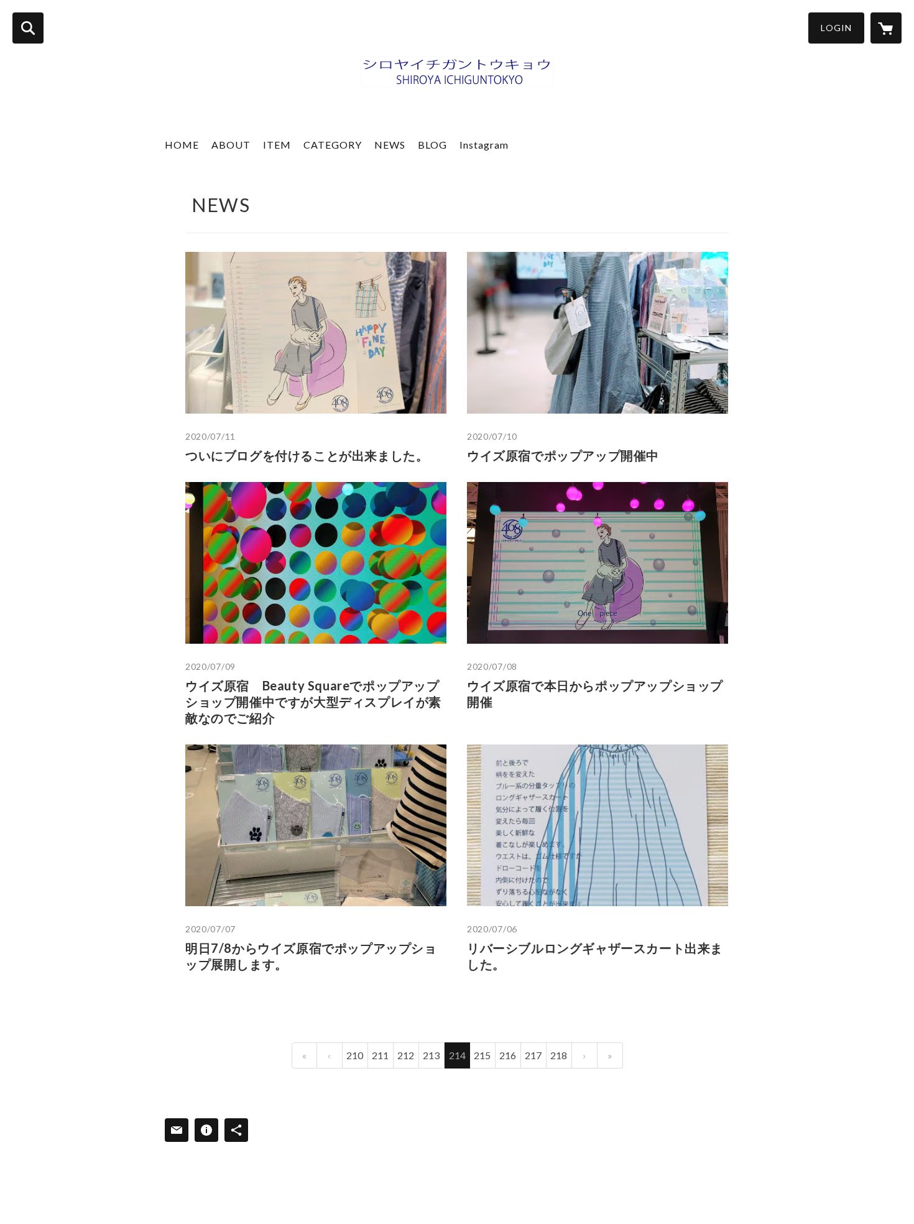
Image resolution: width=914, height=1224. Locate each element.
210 (354, 1055)
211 (380, 1055)
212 (405, 1055)
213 (431, 1055)
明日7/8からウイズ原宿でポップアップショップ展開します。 (311, 955)
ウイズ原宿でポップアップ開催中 (563, 455)
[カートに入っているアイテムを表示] (886, 28)
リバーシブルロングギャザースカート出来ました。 (595, 955)
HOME (182, 145)
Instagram (484, 145)
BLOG (432, 145)
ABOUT (231, 145)
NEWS (389, 145)
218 (558, 1055)
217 (533, 1055)
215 (482, 1055)
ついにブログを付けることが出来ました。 (306, 455)
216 (507, 1055)
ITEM (277, 145)
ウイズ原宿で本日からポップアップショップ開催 (595, 693)
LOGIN (836, 27)
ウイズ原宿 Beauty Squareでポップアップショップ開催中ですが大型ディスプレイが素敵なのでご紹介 (313, 701)
